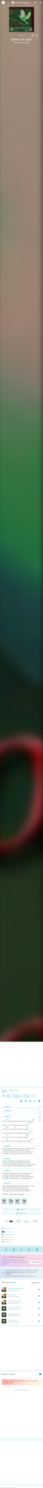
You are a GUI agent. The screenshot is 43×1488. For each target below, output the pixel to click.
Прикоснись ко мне (14, 1301)
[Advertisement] (21, 1064)
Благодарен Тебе (14, 1314)
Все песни (35, 1282)
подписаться (35, 1262)
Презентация (13, 1090)
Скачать (23, 1209)
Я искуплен (12, 1295)
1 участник (9, 1232)
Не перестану (13, 1320)
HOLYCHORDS (8, 1257)
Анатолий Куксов (21, 43)
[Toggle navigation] (40, 2)
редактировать (11, 1272)
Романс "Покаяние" (14, 1307)
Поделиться (22, 1213)
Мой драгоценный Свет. (16, 1288)
